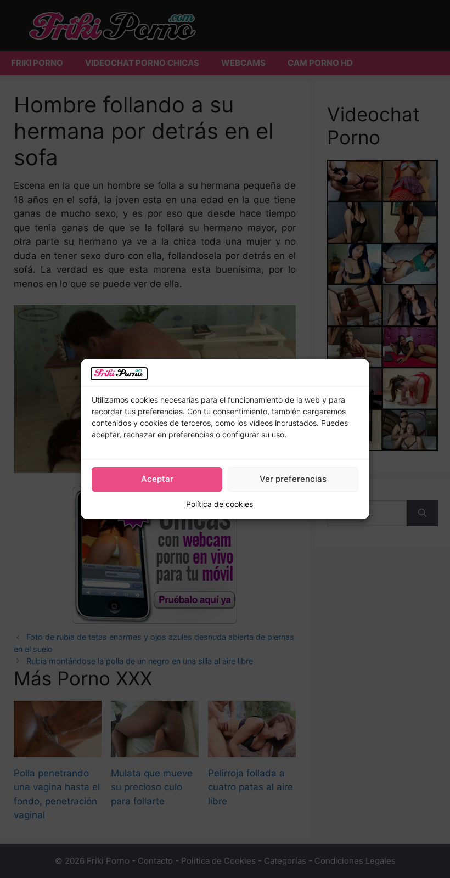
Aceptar (157, 479)
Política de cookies (219, 504)
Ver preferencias (293, 479)
